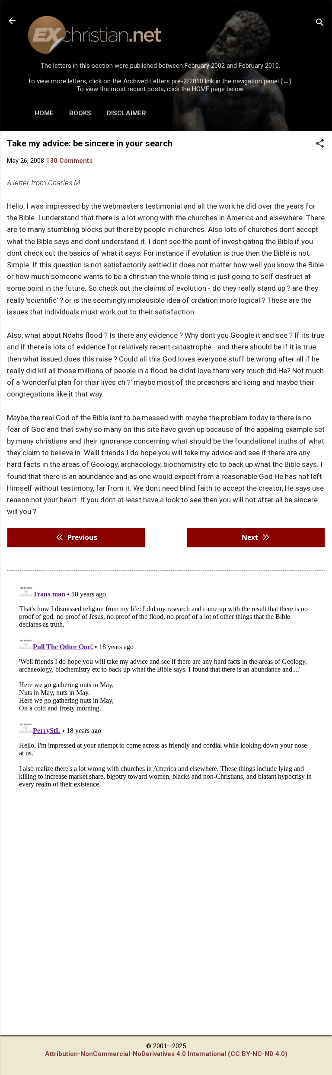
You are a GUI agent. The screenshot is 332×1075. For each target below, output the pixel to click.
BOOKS (80, 113)
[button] (320, 144)
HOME (44, 113)
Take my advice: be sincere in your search (89, 143)
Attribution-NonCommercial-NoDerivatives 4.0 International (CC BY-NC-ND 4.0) (166, 1054)
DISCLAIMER (126, 113)
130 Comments (69, 161)
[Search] (320, 23)
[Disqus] (166, 687)
